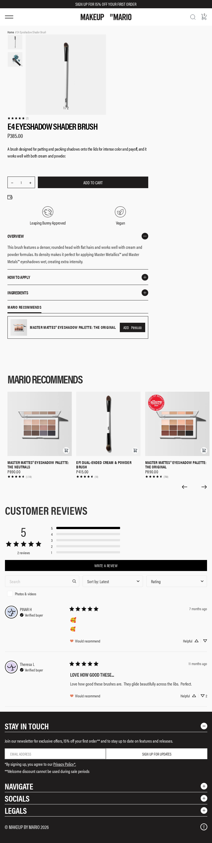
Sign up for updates (156, 754)
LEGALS (16, 810)
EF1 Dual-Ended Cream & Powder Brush (103, 464)
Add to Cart (93, 182)
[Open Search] (193, 17)
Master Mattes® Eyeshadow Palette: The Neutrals (38, 464)
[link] (18, 118)
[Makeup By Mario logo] (106, 17)
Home (10, 32)
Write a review (106, 565)
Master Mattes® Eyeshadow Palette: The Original (176, 464)
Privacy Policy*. (64, 764)
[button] (66, 450)
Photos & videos (25, 593)
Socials (17, 798)
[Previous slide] (184, 487)
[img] (31, 614)
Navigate (19, 786)
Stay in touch (27, 726)
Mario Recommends (24, 307)
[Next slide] (204, 487)
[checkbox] (42, 593)
